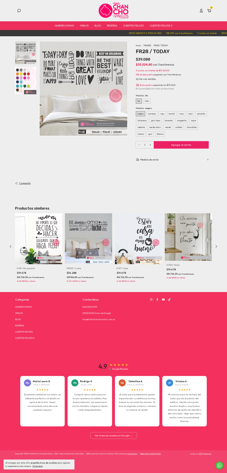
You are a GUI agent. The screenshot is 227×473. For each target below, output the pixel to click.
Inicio (138, 45)
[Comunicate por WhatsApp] (219, 465)
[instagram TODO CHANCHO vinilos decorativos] (151, 299)
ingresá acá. (132, 454)
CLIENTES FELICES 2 (161, 25)
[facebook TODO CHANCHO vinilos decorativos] (157, 299)
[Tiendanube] (201, 454)
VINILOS (84, 25)
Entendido (38, 466)
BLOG (98, 25)
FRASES (147, 45)
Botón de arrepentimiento (150, 454)
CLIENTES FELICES (133, 25)
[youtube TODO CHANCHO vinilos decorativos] (163, 299)
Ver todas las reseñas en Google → (113, 435)
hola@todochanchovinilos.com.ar (98, 319)
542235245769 (89, 307)
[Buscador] (19, 11)
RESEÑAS (112, 25)
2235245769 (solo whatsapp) (96, 313)
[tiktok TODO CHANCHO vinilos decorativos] (169, 299)
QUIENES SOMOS (64, 25)
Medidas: (142, 95)
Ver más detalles (147, 79)
